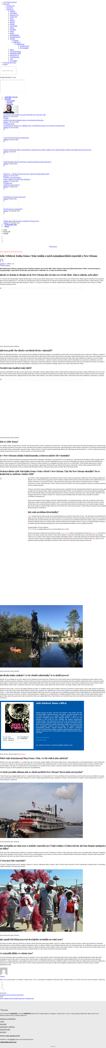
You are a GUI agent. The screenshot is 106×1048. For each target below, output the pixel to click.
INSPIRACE (10, 9)
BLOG (11, 19)
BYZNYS (12, 39)
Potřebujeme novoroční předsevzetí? (14, 197)
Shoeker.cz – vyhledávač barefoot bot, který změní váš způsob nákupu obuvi (26, 174)
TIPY (11, 59)
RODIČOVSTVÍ (14, 55)
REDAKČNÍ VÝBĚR (15, 53)
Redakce (5, 116)
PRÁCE (12, 50)
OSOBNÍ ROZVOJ (15, 37)
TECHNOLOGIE (14, 57)
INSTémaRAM (24, 48)
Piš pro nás (6, 231)
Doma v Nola (65, 533)
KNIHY (12, 31)
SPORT (12, 28)
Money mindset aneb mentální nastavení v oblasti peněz (17, 998)
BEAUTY (12, 20)
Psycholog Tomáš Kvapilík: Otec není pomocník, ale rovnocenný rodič (24, 115)
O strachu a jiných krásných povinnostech (16, 138)
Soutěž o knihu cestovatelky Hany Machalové (16, 179)
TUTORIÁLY (13, 61)
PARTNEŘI (3, 1024)
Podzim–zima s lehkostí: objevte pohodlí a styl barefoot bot (21, 221)
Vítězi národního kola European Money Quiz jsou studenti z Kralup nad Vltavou (27, 162)
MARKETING (20, 44)
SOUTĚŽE (10, 8)
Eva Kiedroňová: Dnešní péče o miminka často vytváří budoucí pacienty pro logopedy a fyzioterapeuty (34, 125)
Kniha (29, 516)
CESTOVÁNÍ (13, 26)
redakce (5, 122)
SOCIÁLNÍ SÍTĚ (24, 46)
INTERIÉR (13, 30)
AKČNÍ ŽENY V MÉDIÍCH (7, 1027)
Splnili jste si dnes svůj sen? (11, 185)
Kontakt (5, 233)
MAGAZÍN (6, 4)
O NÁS (2, 1022)
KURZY (12, 33)
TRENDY (12, 11)
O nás (5, 230)
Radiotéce (22, 754)
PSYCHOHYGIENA (15, 52)
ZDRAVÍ (12, 22)
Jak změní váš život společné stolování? (12, 995)
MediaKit (12, 1039)
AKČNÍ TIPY (13, 17)
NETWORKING (14, 35)
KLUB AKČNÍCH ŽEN (9, 62)
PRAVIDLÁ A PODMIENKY (8, 1019)
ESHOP (5, 64)
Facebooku (94, 533)
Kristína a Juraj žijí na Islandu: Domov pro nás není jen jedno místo (23, 120)
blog (20, 762)
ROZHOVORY (11, 6)
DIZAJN (12, 24)
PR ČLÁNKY (13, 13)
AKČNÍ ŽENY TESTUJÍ (10, 2)
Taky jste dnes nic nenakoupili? (12, 209)
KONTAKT (3, 1032)
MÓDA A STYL (14, 15)
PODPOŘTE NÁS (5, 1030)
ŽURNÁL (20, 251)
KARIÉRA (16, 41)
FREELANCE (16, 42)
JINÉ (1, 251)
